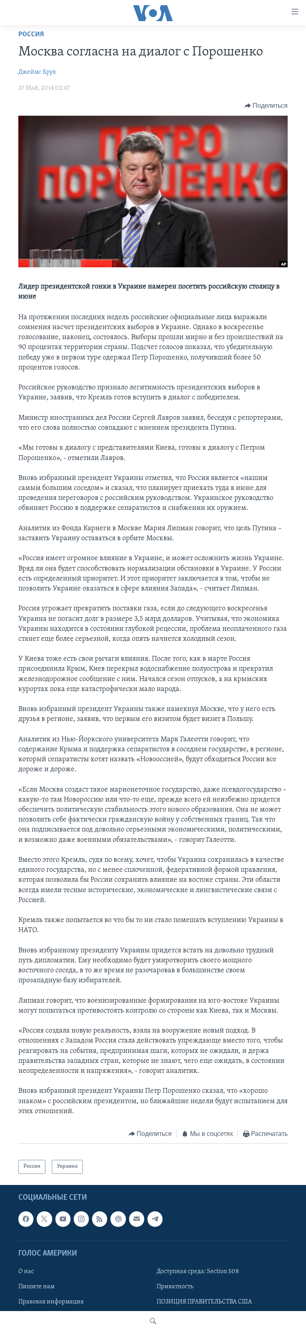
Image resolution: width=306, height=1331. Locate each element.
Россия (31, 34)
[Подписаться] (136, 1218)
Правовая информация (51, 1302)
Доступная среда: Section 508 (198, 1271)
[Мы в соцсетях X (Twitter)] (44, 1218)
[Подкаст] (118, 1218)
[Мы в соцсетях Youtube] (63, 1218)
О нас (26, 1271)
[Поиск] (153, 1321)
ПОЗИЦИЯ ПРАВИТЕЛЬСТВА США (204, 1302)
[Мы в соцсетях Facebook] (25, 1218)
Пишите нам (36, 1287)
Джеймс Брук (37, 72)
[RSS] (99, 1218)
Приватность (175, 1287)
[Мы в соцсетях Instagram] (81, 1218)
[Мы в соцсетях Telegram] (155, 1218)
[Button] (266, 106)
